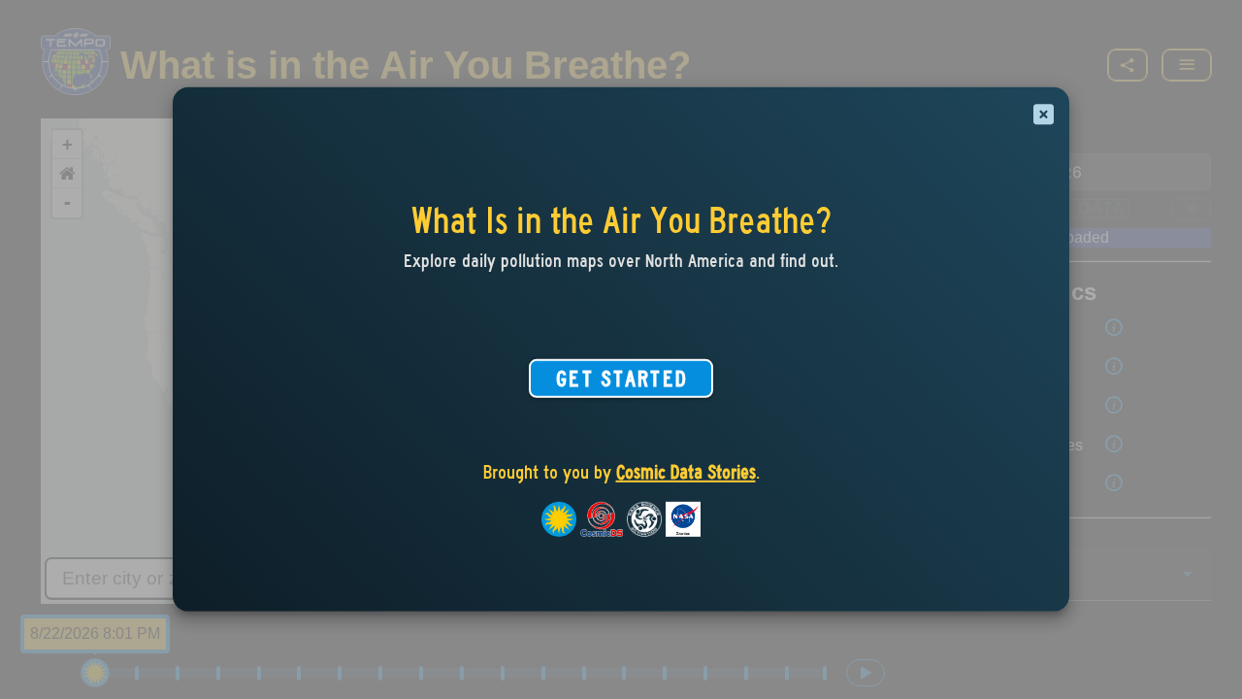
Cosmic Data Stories (686, 472)
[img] (1043, 114)
